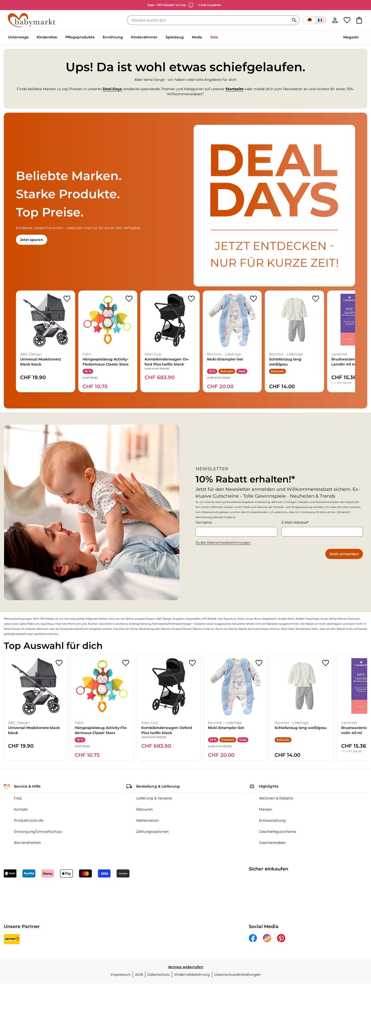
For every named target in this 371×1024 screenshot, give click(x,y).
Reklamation (147, 820)
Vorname (204, 522)
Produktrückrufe (28, 820)
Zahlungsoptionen (152, 831)
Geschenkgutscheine (277, 831)
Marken (265, 809)
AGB (139, 974)
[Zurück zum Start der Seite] (355, 988)
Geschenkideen (272, 842)
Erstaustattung (272, 820)
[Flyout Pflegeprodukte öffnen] (97, 38)
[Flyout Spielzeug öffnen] (186, 38)
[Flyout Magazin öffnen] (361, 38)
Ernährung (113, 37)
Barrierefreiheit (27, 842)
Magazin (351, 37)
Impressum (121, 974)
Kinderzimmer (144, 37)
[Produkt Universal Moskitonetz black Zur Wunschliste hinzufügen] (67, 299)
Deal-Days (112, 89)
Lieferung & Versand (154, 798)
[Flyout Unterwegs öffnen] (31, 38)
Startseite (235, 89)
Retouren (144, 809)
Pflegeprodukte (80, 37)
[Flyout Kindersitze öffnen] (59, 38)
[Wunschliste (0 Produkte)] (347, 20)
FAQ (18, 798)
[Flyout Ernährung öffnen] (125, 38)
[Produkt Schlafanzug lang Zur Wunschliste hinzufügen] (316, 299)
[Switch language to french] (315, 20)
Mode (197, 37)
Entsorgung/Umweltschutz (38, 831)
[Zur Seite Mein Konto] (335, 20)
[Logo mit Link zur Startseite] (31, 20)
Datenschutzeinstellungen (237, 974)
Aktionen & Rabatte (276, 798)
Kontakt (21, 809)
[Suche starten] (294, 20)
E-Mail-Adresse (294, 522)
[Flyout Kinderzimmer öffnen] (159, 38)
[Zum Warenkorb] (359, 20)
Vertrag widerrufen (185, 967)
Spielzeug (175, 37)
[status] (209, 20)
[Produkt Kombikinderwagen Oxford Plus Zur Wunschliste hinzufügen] (191, 299)
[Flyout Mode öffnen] (204, 38)
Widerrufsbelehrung (192, 974)
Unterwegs (18, 37)
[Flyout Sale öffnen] (220, 38)
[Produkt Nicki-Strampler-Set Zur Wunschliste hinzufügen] (253, 299)
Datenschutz (158, 974)
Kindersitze (47, 37)
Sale (214, 37)
